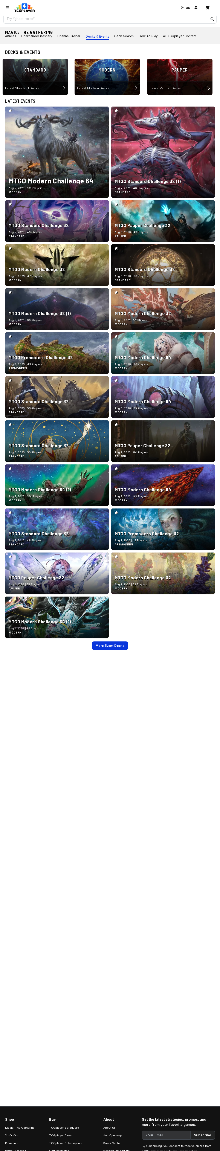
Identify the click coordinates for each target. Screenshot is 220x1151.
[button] (212, 19)
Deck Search (124, 36)
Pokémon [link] (11, 1143)
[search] (106, 18)
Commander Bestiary (36, 36)
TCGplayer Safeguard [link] (64, 1127)
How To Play (148, 36)
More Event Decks (110, 645)
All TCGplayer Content (179, 36)
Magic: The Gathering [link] (20, 1127)
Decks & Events (97, 36)
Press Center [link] (112, 1143)
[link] (24, 7)
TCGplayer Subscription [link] (65, 1143)
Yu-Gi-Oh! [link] (11, 1135)
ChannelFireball (69, 36)
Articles (10, 36)
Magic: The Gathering (29, 32)
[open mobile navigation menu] (7, 7)
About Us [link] (109, 1127)
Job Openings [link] (112, 1135)
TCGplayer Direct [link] (61, 1135)
